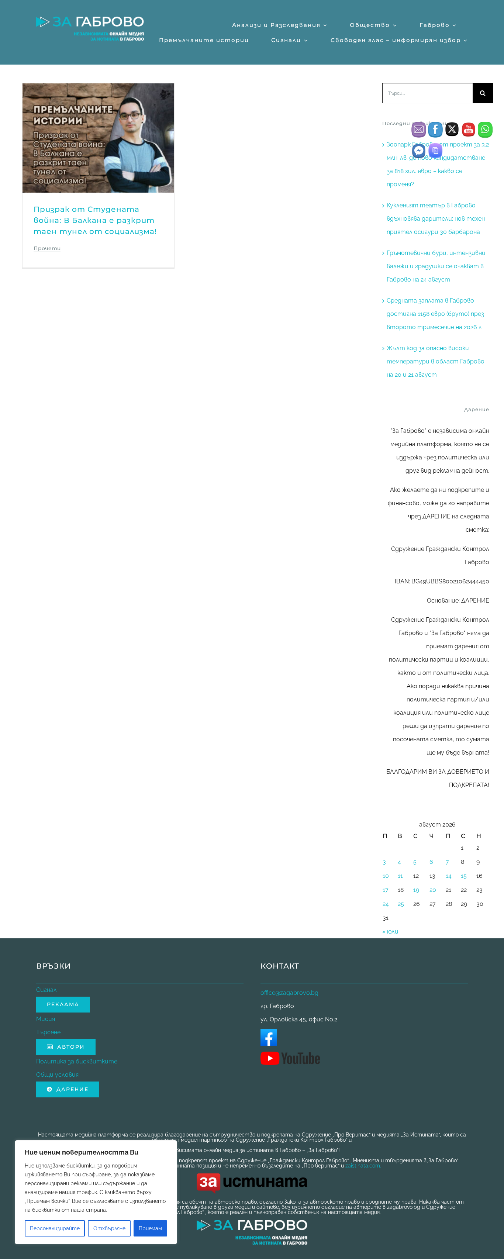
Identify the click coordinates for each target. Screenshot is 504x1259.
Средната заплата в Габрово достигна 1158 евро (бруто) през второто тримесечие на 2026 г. (435, 314)
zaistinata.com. (363, 1166)
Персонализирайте (55, 1228)
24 (386, 903)
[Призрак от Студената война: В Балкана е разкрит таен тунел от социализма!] (98, 89)
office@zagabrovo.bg (289, 992)
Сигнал (46, 989)
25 (401, 903)
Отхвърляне (109, 1228)
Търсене (48, 1032)
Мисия (45, 1018)
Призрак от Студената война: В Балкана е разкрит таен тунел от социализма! (95, 220)
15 (464, 875)
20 (432, 889)
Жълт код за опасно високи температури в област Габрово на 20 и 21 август (435, 361)
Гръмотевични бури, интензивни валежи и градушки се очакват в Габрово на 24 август (436, 266)
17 (386, 889)
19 (416, 889)
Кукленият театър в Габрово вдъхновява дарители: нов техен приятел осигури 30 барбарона (436, 218)
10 (386, 875)
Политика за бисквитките (76, 1061)
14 (449, 875)
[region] (96, 1192)
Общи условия (57, 1074)
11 (400, 875)
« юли (390, 931)
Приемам (150, 1228)
